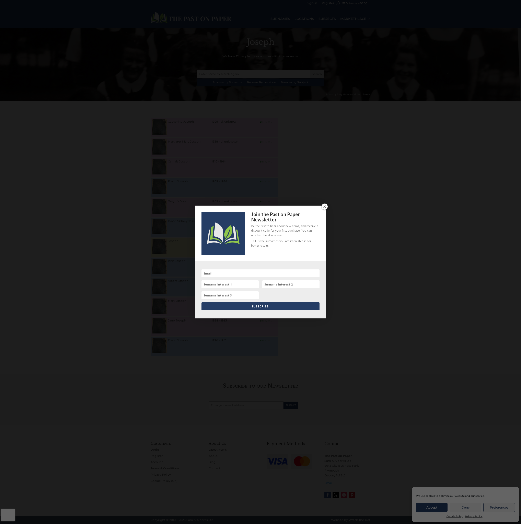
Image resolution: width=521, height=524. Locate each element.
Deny (466, 507)
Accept (431, 507)
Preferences (499, 507)
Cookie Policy (455, 516)
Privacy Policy (474, 516)
